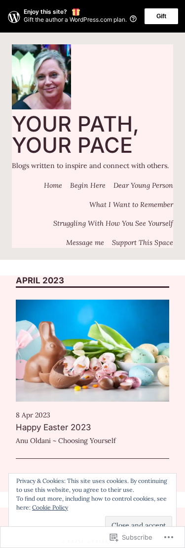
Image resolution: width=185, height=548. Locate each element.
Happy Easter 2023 (53, 427)
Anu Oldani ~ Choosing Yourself (66, 440)
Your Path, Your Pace (75, 134)
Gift (161, 16)
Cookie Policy (50, 507)
